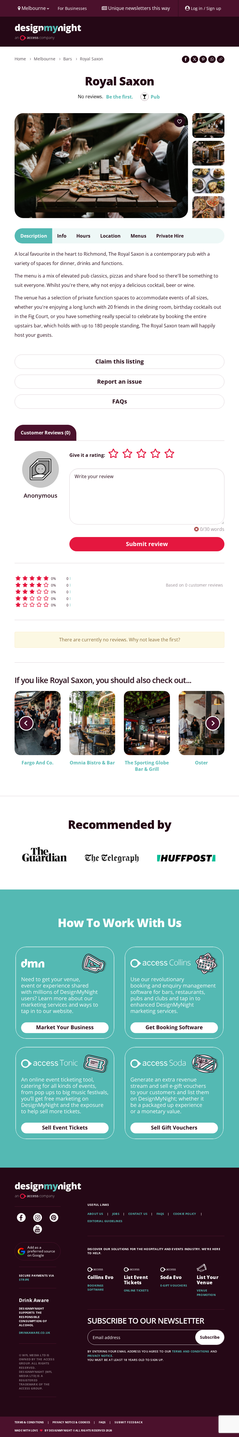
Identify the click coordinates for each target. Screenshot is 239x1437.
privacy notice (99, 1356)
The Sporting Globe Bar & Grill (147, 766)
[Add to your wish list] (179, 121)
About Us (95, 1214)
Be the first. (119, 97)
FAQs (119, 401)
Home (20, 59)
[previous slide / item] (26, 723)
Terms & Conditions (30, 1422)
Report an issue (119, 381)
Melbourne (44, 59)
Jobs (115, 1214)
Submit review (147, 544)
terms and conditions (191, 1351)
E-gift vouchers (173, 1285)
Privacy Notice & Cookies (71, 1422)
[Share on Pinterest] (203, 59)
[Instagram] (37, 1217)
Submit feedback (129, 1422)
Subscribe (209, 1337)
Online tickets (136, 1290)
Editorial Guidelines (104, 1221)
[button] (74, 578)
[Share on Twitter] (194, 59)
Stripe (24, 1280)
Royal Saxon (91, 59)
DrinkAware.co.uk (34, 1333)
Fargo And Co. (38, 762)
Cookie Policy (185, 1214)
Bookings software (95, 1287)
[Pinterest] (54, 1217)
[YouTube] (37, 1229)
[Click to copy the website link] (220, 59)
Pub (155, 97)
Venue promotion (206, 1292)
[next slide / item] (212, 723)
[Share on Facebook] (185, 59)
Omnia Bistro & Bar (92, 762)
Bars (67, 59)
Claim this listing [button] (119, 361)
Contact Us (137, 1214)
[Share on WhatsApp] (212, 59)
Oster (201, 762)
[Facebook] (21, 1217)
